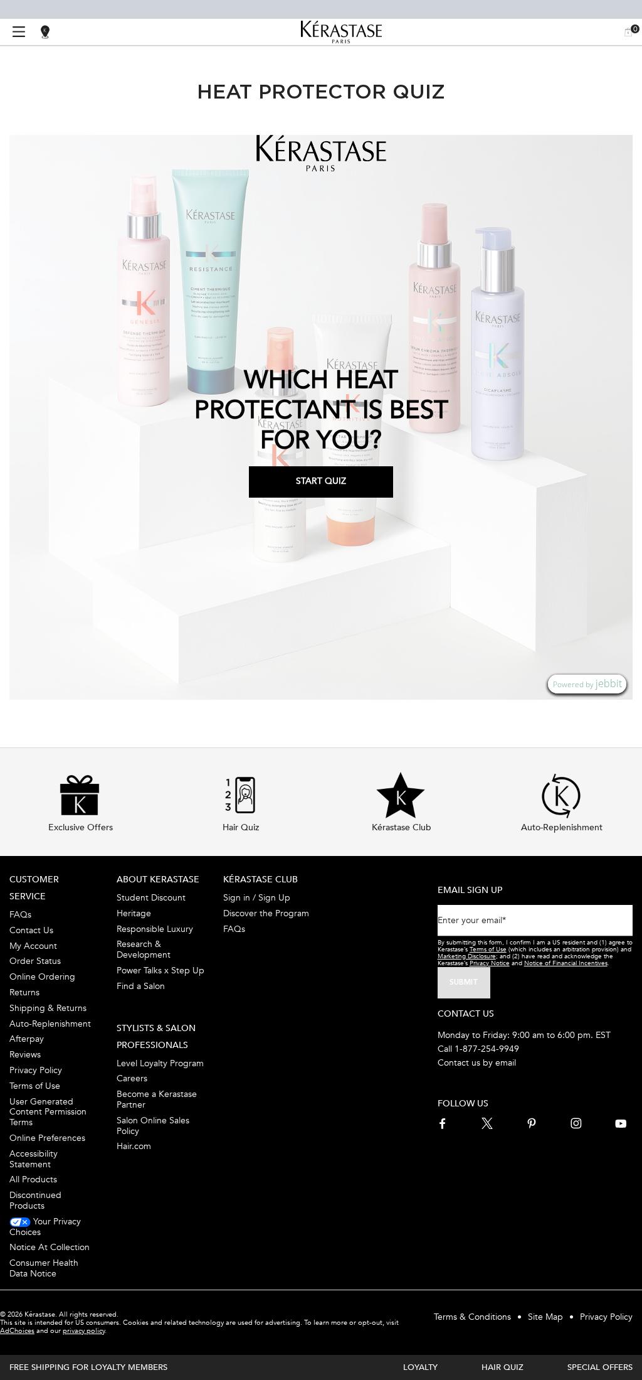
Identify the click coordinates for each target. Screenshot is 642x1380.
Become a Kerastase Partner (157, 1099)
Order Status (35, 961)
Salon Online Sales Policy (153, 1126)
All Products (33, 1179)
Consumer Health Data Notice (43, 1268)
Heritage (134, 913)
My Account (33, 946)
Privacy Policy (35, 1070)
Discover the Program (266, 913)
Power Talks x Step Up (160, 970)
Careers (132, 1078)
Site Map (545, 1317)
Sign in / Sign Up (256, 898)
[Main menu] (19, 32)
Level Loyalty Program (160, 1063)
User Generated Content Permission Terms (48, 1112)
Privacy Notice (490, 963)
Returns (24, 992)
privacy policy (84, 1330)
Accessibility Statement (33, 1159)
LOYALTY (420, 1367)
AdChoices (17, 1330)
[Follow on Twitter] (487, 1123)
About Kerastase (158, 879)
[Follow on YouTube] (620, 1123)
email (505, 1063)
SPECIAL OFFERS (600, 1367)
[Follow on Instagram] (576, 1123)
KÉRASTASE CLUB (260, 879)
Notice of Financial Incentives (566, 963)
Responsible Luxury (155, 929)
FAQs (20, 915)
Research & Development (144, 949)
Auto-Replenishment (50, 1024)
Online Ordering (42, 977)
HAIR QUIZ (503, 1367)
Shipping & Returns (48, 1008)
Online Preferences (47, 1138)
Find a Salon (141, 986)
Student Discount (151, 898)
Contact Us (31, 930)
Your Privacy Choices (45, 1227)
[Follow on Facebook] (443, 1123)
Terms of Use (34, 1086)
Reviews (25, 1055)
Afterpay (26, 1039)
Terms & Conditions (472, 1317)
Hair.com (134, 1146)
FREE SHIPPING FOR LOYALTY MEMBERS (88, 1367)
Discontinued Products (35, 1200)
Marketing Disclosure (467, 956)
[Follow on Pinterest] (531, 1123)
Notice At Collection (49, 1247)
